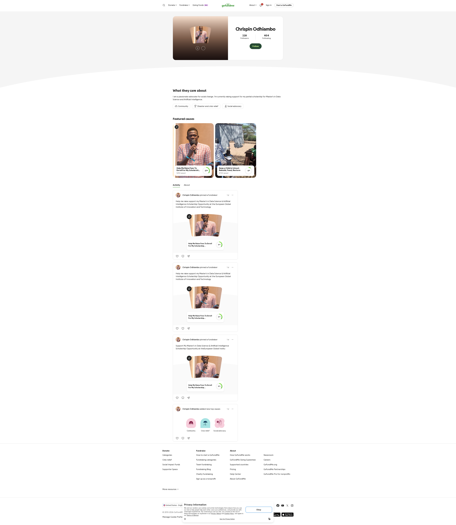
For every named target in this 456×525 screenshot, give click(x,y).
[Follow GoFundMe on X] (287, 505)
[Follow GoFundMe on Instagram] (292, 505)
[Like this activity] (177, 256)
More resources (169, 489)
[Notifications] (260, 5)
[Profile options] (203, 48)
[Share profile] (198, 48)
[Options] (232, 195)
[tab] (176, 185)
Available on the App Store (287, 515)
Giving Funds (200, 5)
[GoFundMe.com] (228, 5)
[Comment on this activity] (182, 256)
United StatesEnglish (175, 505)
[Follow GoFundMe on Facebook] (278, 505)
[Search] (164, 5)
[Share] (188, 256)
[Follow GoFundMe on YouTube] (282, 505)
